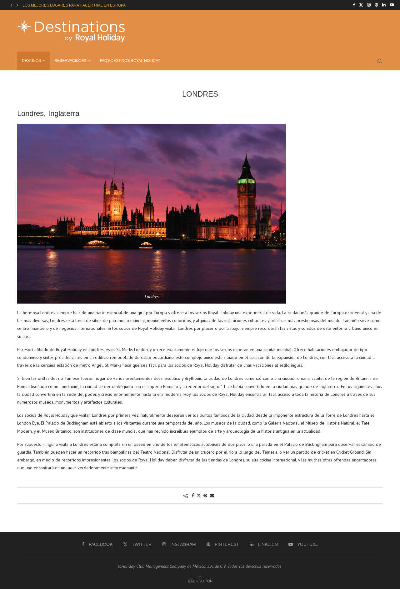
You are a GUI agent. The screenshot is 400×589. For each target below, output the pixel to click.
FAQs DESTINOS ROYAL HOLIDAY (130, 60)
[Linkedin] (384, 5)
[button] (11, 5)
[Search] (380, 61)
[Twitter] (361, 5)
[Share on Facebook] (193, 495)
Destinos (31, 60)
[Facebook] (354, 5)
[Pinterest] (376, 5)
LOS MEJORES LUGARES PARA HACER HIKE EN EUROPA (74, 5)
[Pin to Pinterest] (205, 495)
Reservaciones (70, 60)
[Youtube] (392, 5)
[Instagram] (369, 5)
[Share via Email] (212, 495)
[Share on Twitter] (199, 495)
